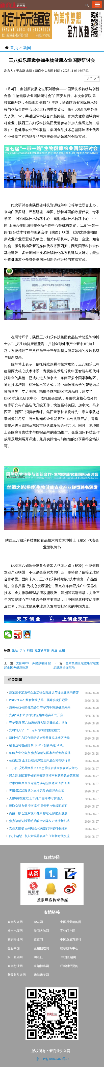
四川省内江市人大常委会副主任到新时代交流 (39, 836)
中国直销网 (68, 957)
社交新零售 (42, 650)
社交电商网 (15, 930)
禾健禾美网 (41, 975)
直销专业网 (15, 939)
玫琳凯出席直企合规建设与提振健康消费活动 (39, 783)
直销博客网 (41, 966)
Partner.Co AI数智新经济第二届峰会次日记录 (38, 700)
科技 (30, 650)
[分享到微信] (8, 634)
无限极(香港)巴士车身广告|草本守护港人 (36, 798)
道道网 (38, 939)
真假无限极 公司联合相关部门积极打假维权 (38, 828)
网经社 (38, 957)
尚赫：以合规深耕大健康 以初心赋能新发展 (38, 813)
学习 (22, 650)
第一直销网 (15, 957)
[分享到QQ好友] (27, 634)
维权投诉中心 (69, 948)
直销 (62, 650)
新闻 (27, 48)
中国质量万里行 (70, 939)
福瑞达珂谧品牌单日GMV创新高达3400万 (37, 745)
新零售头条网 (17, 975)
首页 (14, 48)
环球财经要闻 (69, 966)
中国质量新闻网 (70, 922)
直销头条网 (15, 922)
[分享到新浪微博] (18, 634)
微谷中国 (14, 948)
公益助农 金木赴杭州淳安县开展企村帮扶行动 (39, 760)
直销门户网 (67, 930)
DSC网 (38, 922)
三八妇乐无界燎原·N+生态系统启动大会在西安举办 (43, 768)
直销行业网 (15, 966)
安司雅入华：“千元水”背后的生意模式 (34, 730)
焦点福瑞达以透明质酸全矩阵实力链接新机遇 (39, 821)
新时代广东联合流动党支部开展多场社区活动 (39, 738)
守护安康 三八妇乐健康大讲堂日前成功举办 (38, 722)
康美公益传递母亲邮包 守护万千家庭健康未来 (39, 707)
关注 (54, 650)
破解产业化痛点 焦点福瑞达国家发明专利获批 (39, 753)
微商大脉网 (41, 930)
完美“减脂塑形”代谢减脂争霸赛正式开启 (36, 715)
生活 (15, 650)
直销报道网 (41, 948)
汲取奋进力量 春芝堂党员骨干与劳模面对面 (38, 806)
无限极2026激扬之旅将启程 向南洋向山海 (36, 790)
